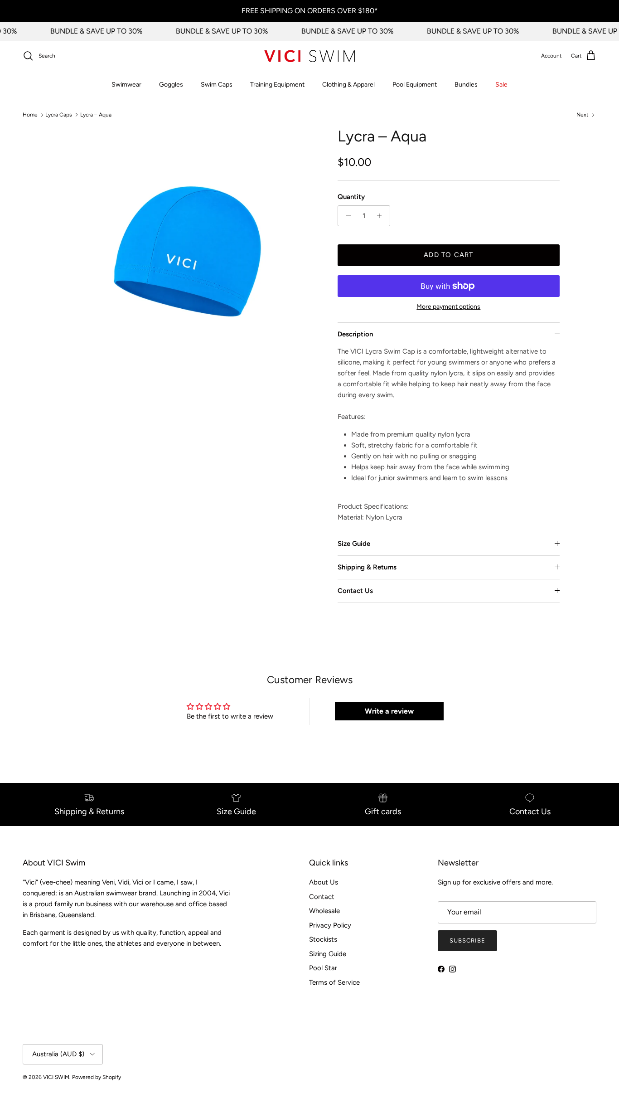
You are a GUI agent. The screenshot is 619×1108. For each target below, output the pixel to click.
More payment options (448, 307)
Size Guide (354, 543)
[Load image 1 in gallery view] (188, 256)
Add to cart (448, 255)
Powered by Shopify (96, 1077)
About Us (323, 882)
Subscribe (467, 940)
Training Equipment (277, 84)
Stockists (323, 939)
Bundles (466, 84)
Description (355, 334)
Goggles (171, 84)
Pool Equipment (414, 84)
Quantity (351, 197)
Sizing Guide (327, 954)
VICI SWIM (56, 1077)
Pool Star (323, 968)
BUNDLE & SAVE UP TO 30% (90, 31)
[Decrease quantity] (346, 216)
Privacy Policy (330, 925)
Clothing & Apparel (348, 84)
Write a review (389, 711)
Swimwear (126, 84)
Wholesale (324, 911)
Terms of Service (334, 982)
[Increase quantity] (382, 216)
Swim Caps (216, 84)
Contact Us (355, 591)
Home (30, 115)
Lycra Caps (58, 115)
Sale (501, 84)
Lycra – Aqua (95, 115)
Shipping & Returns (367, 567)
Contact (321, 897)
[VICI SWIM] (309, 56)
